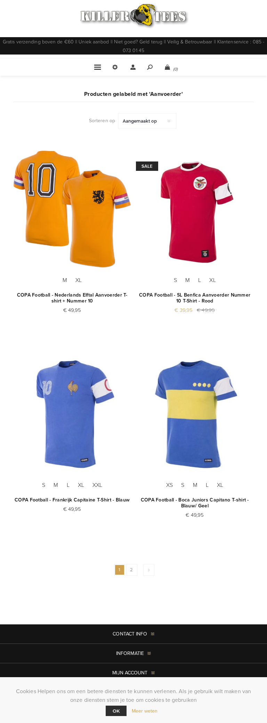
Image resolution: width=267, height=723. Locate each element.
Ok (116, 711)
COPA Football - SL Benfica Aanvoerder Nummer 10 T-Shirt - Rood (194, 298)
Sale (147, 166)
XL (78, 280)
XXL (97, 485)
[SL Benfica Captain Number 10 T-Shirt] (195, 208)
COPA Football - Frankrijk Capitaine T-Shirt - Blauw (72, 500)
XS (169, 485)
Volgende (149, 569)
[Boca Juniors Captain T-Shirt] (195, 414)
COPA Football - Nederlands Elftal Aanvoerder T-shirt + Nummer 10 (72, 298)
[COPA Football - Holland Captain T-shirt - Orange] (72, 208)
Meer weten (145, 711)
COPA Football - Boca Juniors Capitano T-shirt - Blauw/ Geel (195, 503)
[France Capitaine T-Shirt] (72, 414)
